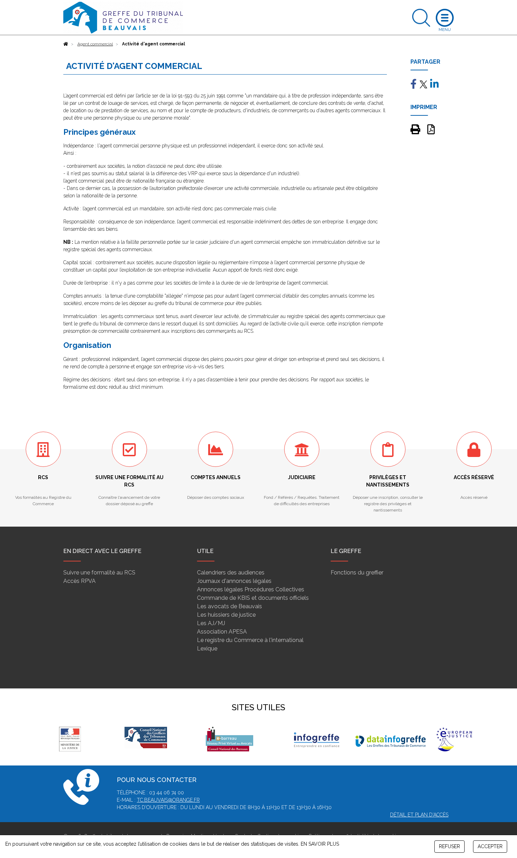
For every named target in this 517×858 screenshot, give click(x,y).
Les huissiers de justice (226, 614)
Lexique (207, 648)
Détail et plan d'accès (419, 815)
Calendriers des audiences (230, 572)
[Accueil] (65, 44)
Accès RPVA (79, 581)
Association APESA (222, 631)
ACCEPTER (490, 846)
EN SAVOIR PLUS (320, 844)
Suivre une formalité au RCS (99, 572)
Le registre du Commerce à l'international (250, 640)
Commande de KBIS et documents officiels (253, 598)
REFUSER (449, 846)
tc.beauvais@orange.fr (168, 800)
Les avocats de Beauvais (229, 606)
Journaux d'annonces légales (234, 581)
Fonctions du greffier (357, 572)
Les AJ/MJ (211, 623)
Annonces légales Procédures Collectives (250, 589)
